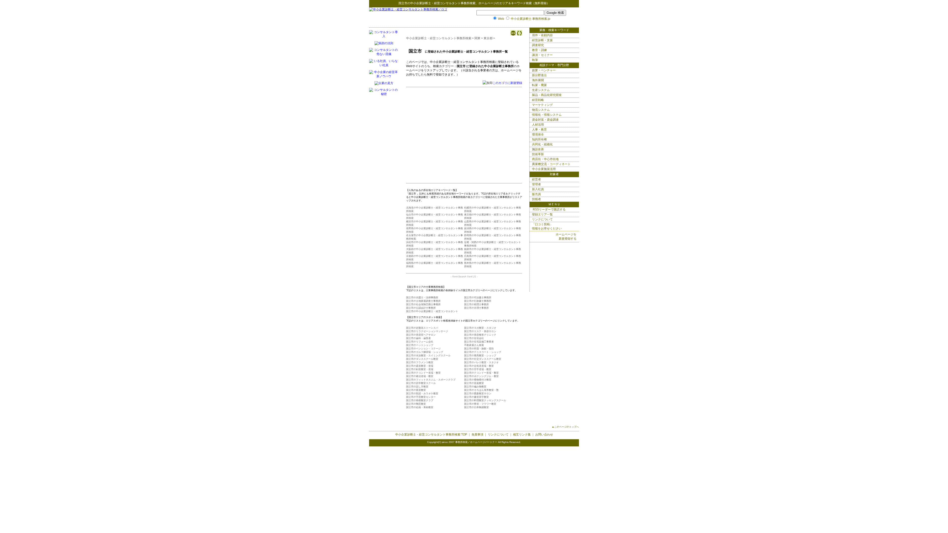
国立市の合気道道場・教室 (479, 365)
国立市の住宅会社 (474, 338)
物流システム (541, 110)
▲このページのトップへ (565, 426)
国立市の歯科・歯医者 (418, 338)
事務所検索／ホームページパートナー (476, 442)
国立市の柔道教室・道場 (419, 365)
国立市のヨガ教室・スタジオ (480, 327)
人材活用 (538, 124)
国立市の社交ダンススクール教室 (482, 359)
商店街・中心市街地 (545, 159)
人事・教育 (539, 129)
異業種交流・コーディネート (551, 164)
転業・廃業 (539, 85)
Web (501, 18)
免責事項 (477, 434)
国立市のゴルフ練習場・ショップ (424, 352)
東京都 (488, 38)
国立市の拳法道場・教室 (419, 376)
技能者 (536, 199)
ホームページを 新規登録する (566, 236)
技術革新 (538, 154)
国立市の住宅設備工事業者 (479, 341)
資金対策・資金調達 (545, 119)
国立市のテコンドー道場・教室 (423, 372)
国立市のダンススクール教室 (422, 359)
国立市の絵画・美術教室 (419, 407)
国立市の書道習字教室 (476, 397)
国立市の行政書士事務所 (477, 301)
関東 (477, 38)
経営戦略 (538, 100)
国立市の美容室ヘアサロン (421, 334)
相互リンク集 (522, 434)
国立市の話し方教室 (417, 386)
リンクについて (542, 219)
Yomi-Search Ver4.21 (464, 276)
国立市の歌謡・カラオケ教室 (422, 393)
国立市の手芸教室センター (421, 397)
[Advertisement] (457, 124)
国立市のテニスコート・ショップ (482, 352)
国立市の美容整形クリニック (480, 334)
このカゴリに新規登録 (507, 83)
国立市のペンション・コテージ (423, 348)
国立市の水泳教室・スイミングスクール (428, 355)
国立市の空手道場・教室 (477, 369)
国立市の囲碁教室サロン (477, 393)
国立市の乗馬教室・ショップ (480, 355)
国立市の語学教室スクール (421, 383)
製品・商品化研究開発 (547, 95)
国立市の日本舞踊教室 (476, 407)
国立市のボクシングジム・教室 (481, 376)
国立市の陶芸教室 (416, 403)
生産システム (541, 90)
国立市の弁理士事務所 (476, 307)
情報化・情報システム (547, 114)
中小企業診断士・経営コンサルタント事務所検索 (442, 3)
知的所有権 (539, 139)
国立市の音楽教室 (474, 383)
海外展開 (538, 80)
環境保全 (538, 134)
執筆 (535, 60)
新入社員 (538, 189)
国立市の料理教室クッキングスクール (485, 400)
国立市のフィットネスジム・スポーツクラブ (430, 379)
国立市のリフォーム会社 (419, 341)
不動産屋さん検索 (474, 345)
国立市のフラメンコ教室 (419, 362)
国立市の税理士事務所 (476, 304)
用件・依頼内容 (542, 35)
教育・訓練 (539, 50)
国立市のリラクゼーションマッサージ (427, 331)
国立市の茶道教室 (416, 390)
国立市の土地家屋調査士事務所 (423, 301)
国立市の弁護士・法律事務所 (422, 297)
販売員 (536, 194)
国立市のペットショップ (419, 345)
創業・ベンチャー (544, 70)
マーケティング (542, 105)
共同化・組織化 (542, 144)
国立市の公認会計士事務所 (421, 307)
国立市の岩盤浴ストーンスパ (422, 327)
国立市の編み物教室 (475, 386)
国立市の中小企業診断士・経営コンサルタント (432, 311)
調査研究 (538, 45)
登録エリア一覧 (542, 214)
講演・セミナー (542, 55)
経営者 (536, 179)
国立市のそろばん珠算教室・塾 (481, 390)
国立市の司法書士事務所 (477, 297)
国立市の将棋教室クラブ (419, 400)
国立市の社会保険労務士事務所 (423, 304)
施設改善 (538, 149)
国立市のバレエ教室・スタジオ (481, 362)
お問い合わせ (544, 434)
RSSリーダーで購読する (549, 209)
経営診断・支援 (542, 40)
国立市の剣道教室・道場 (419, 369)
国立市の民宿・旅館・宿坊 (479, 348)
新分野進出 (539, 75)
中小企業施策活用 (544, 169)
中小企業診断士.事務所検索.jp (530, 18)
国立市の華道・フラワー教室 (480, 403)
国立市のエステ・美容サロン (480, 331)
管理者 (536, 184)
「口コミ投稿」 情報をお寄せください (547, 226)
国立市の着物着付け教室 (477, 379)
